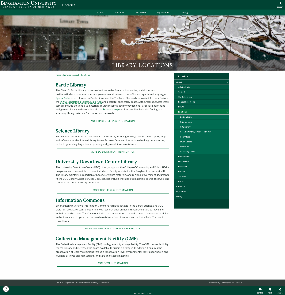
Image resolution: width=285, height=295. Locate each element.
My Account (166, 12)
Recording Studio (187, 151)
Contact (181, 91)
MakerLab (96, 101)
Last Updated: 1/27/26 (142, 293)
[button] (6, 289)
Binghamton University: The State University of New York (28, 4)
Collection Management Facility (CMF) (196, 131)
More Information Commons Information (112, 228)
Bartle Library (186, 116)
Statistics (182, 176)
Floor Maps (185, 136)
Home (58, 75)
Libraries (68, 5)
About (100, 12)
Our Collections (185, 97)
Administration (184, 87)
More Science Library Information (113, 151)
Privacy (239, 282)
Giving (184, 12)
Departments (184, 156)
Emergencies (228, 282)
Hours (181, 106)
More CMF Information (113, 263)
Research (141, 12)
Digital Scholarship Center (74, 101)
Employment (183, 161)
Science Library (187, 122)
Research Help (111, 109)
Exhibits (181, 171)
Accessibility (214, 282)
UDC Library (185, 126)
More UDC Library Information (113, 190)
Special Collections (66, 98)
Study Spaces (186, 141)
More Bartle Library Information (113, 120)
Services (119, 12)
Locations (85, 75)
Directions (182, 166)
